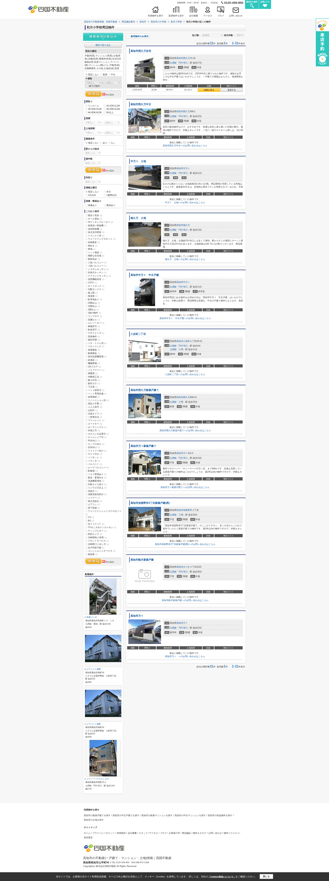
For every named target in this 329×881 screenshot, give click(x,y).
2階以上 (93, 309)
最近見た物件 (252, 2)
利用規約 (121, 833)
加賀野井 (187, 510)
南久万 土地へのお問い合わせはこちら (185, 259)
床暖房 (93, 373)
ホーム (87, 833)
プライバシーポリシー (104, 833)
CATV (92, 282)
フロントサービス (98, 540)
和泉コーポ (92, 617)
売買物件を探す (155, 15)
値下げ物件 (94, 86)
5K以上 (109, 112)
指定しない (93, 74)
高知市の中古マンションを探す (190, 815)
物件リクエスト (231, 833)
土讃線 (173, 62)
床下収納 (94, 508)
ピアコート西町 (94, 669)
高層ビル (94, 319)
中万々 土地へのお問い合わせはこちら (185, 202)
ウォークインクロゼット (101, 239)
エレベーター (96, 323)
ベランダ (94, 461)
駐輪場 (93, 470)
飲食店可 (94, 329)
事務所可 (94, 326)
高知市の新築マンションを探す (157, 815)
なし (113, 143)
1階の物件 (94, 313)
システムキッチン (98, 269)
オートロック (96, 286)
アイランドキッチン (99, 276)
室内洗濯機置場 (97, 356)
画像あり (92, 205)
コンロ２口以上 (97, 487)
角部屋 (93, 554)
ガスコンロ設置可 (98, 434)
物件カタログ (200, 833)
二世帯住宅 (95, 417)
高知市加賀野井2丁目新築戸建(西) (150, 503)
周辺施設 (187, 833)
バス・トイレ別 (97, 343)
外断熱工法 (95, 376)
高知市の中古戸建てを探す (126, 815)
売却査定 (88, 837)
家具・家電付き (97, 477)
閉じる (266, 876)
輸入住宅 (94, 380)
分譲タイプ (95, 413)
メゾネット (95, 457)
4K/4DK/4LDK (95, 112)
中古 (113, 74)
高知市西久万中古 (141, 104)
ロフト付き (95, 454)
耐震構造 (94, 353)
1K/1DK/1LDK (113, 105)
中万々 (186, 168)
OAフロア (94, 366)
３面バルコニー (97, 266)
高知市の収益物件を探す (220, 815)
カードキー (95, 423)
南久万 (186, 225)
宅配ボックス (96, 289)
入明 (181, 349)
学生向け (94, 440)
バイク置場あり (97, 474)
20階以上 (94, 303)
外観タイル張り (97, 484)
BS (91, 520)
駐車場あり (95, 299)
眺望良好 (94, 259)
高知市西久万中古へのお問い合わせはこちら (185, 145)
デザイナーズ (96, 333)
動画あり (111, 205)
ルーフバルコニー (98, 467)
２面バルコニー (97, 262)
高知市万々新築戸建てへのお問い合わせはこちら (185, 487)
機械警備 (94, 363)
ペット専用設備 (97, 393)
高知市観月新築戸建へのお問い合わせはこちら (185, 600)
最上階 (93, 292)
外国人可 (94, 430)
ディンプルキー (97, 531)
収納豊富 (94, 242)
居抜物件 (94, 336)
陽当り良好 (95, 215)
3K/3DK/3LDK (113, 109)
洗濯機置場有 (96, 481)
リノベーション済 (98, 400)
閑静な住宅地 (96, 255)
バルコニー (95, 464)
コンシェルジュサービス (101, 551)
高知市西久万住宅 (141, 51)
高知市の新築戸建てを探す (97, 815)
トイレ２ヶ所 (96, 235)
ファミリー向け (97, 450)
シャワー (94, 497)
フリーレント (96, 420)
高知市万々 (138, 615)
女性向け (94, 447)
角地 (91, 249)
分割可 (93, 410)
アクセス (207, 15)
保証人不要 (95, 403)
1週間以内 (111, 195)
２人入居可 (95, 407)
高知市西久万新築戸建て (145, 390)
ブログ (220, 15)
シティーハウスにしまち (98, 779)
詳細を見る (209, 90)
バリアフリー (96, 370)
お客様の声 (175, 833)
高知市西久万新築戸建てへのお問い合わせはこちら (185, 430)
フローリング (96, 346)
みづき (186, 567)
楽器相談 (94, 397)
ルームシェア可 (97, 437)
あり (105, 143)
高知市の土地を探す (94, 820)
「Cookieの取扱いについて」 (221, 877)
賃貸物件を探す (176, 15)
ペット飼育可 (96, 390)
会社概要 (193, 15)
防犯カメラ (95, 534)
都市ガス (94, 383)
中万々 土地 (138, 161)
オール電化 (95, 219)
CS (91, 517)
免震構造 (94, 350)
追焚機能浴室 (96, 279)
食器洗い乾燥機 (97, 225)
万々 (185, 453)
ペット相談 (95, 252)
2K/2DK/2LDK (95, 109)
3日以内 (92, 195)
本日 (108, 191)
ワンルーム (93, 105)
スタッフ (143, 833)
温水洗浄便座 (96, 232)
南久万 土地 (138, 218)
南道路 (93, 296)
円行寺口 (183, 62)
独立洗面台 (95, 501)
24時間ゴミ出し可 (98, 544)
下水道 (93, 386)
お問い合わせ (235, 15)
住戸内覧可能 (96, 547)
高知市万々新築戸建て (143, 446)
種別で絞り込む (103, 45)
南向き (93, 245)
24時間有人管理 (97, 537)
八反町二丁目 (138, 334)
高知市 (179, 58)
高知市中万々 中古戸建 (145, 275)
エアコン (94, 504)
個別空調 (94, 339)
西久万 (186, 58)
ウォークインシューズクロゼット (103, 512)
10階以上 (94, 306)
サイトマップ (90, 827)
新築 (105, 74)
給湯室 (93, 360)
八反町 (186, 341)
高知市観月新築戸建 (142, 559)
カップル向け (96, 444)
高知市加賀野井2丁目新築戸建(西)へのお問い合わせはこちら (185, 544)
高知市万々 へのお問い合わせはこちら (185, 656)
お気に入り (265, 2)
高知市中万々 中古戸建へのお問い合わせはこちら (185, 318)
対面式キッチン (97, 272)
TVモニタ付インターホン (102, 527)
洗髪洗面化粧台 (97, 494)
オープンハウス (97, 427)
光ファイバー (96, 524)
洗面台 (93, 491)
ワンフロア (95, 316)
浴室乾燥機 (95, 229)
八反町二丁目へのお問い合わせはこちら (185, 374)
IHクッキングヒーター (100, 222)
